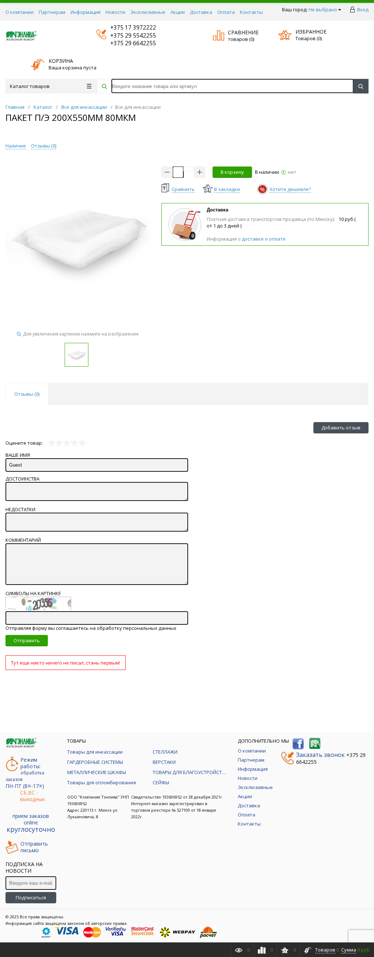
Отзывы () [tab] (26, 394)
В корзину (232, 172)
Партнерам (52, 12)
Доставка (201, 12)
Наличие (15, 145)
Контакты (251, 12)
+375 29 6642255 (126, 43)
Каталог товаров (30, 86)
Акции (178, 12)
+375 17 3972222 (126, 27)
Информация (85, 12)
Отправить (27, 640)
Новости (115, 12)
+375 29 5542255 (126, 35)
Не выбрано (323, 9)
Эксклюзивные (147, 12)
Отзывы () (43, 145)
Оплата (226, 12)
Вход (363, 9)
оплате (277, 239)
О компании (19, 12)
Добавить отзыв (340, 427)
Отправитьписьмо (34, 847)
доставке (253, 239)
